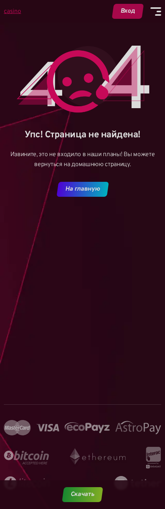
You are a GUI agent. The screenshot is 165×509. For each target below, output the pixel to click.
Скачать (82, 494)
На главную (82, 189)
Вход (128, 11)
